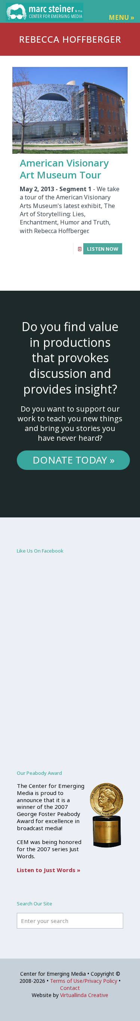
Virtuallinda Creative (84, 995)
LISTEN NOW (102, 248)
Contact (70, 987)
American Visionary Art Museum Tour (64, 169)
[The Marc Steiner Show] (44, 11)
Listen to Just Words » (48, 870)
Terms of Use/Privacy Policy (83, 980)
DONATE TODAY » (73, 460)
